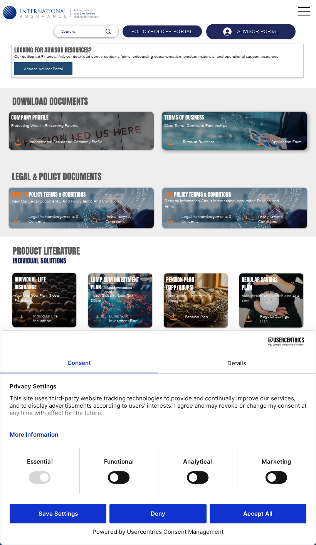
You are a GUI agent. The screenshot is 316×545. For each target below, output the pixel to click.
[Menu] (304, 11)
